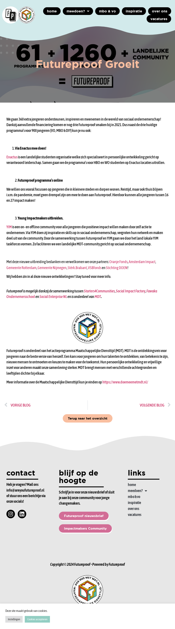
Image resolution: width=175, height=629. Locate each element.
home (132, 484)
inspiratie (134, 502)
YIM (9, 227)
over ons (133, 508)
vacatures (134, 514)
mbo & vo (134, 496)
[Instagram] (10, 514)
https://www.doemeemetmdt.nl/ (125, 382)
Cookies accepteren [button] (37, 619)
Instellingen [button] (14, 619)
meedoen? (135, 490)
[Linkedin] (22, 514)
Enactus (12, 157)
